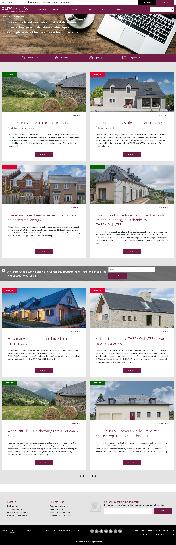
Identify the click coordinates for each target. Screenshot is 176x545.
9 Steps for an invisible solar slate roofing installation (129, 125)
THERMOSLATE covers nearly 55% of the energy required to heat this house (128, 433)
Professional (147, 2)
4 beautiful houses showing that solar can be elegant (44, 433)
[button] (64, 57)
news (10, 16)
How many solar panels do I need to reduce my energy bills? (42, 341)
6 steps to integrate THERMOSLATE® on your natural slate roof (131, 341)
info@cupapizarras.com (166, 535)
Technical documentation (59, 506)
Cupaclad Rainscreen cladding (18, 512)
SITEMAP (76, 530)
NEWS (103, 9)
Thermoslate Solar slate (15, 509)
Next (94, 476)
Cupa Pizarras (78, 542)
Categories (133, 58)
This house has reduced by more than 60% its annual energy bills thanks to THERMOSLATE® (130, 220)
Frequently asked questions (60, 512)
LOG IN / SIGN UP (35, 2)
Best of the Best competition (60, 516)
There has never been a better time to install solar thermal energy (43, 217)
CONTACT (119, 9)
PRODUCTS (42, 9)
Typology (98, 58)
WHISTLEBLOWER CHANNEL (62, 530)
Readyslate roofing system (17, 516)
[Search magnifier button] (172, 9)
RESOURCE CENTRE (51, 2)
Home (4, 16)
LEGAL (47, 530)
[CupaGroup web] (9, 531)
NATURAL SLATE (58, 9)
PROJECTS (73, 9)
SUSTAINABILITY (68, 2)
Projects (9, 74)
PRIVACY (39, 530)
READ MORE (44, 154)
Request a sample (56, 509)
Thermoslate (97, 74)
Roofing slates (12, 506)
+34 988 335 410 (148, 535)
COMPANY (88, 9)
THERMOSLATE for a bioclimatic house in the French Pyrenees (43, 125)
